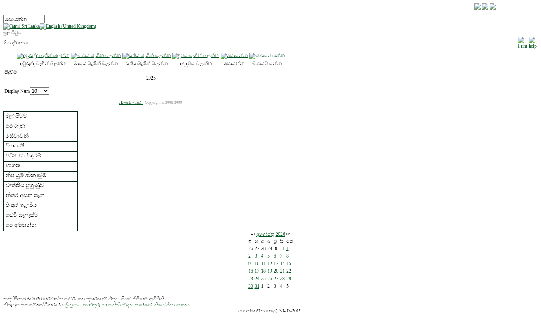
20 (276, 271)
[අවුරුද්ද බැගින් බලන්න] (43, 55)
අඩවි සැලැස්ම (22, 215)
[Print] (522, 41)
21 (282, 271)
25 (263, 278)
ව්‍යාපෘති (15, 146)
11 (263, 263)
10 (257, 263)
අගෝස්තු (265, 234)
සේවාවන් (17, 136)
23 (250, 278)
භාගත (13, 165)
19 (269, 271)
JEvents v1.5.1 (131, 103)
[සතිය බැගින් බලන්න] (146, 55)
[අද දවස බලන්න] (195, 55)
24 (257, 278)
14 (282, 263)
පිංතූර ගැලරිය (21, 205)
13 (276, 263)
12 (269, 263)
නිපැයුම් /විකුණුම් (26, 175)
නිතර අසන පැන (25, 195)
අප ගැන (15, 126)
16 (250, 271)
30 (250, 286)
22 (288, 271)
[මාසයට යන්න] (267, 55)
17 (257, 271)
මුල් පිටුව (16, 116)
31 (257, 286)
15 (288, 263)
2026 (280, 234)
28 (282, 278)
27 (276, 278)
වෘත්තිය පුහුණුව (25, 185)
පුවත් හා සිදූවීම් (23, 156)
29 (288, 278)
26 (269, 278)
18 (263, 271)
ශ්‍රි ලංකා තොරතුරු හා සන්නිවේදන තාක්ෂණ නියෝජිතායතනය (127, 305)
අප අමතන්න (21, 225)
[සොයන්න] (234, 55)
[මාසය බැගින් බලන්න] (96, 55)
